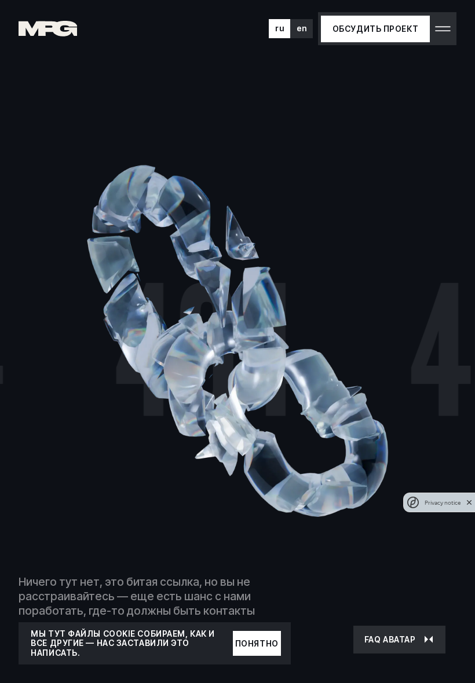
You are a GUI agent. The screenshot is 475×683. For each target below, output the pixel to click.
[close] (469, 502)
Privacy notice (443, 503)
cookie (119, 633)
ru (279, 28)
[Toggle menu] (443, 29)
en (302, 28)
